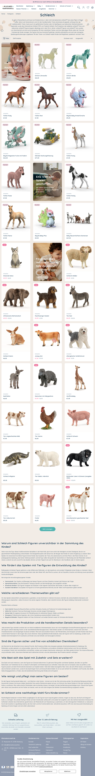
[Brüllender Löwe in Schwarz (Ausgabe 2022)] (79, 457)
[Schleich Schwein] (79, 417)
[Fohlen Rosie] (15, 177)
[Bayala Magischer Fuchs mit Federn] (15, 137)
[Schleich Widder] (79, 257)
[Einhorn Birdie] (79, 57)
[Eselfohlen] (15, 377)
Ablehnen (67, 771)
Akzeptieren (48, 771)
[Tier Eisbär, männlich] (47, 457)
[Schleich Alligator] (15, 457)
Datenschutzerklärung (46, 766)
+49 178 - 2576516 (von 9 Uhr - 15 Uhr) (13, 749)
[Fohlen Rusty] (79, 137)
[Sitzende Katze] (15, 257)
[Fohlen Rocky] (79, 177)
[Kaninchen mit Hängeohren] (47, 377)
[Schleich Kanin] (15, 337)
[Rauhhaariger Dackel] (47, 297)
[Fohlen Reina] (15, 217)
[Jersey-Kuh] (47, 337)
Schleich (37, 73)
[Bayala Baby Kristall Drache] (79, 97)
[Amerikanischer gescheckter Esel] (79, 499)
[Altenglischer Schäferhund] (79, 337)
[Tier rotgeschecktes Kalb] (15, 417)
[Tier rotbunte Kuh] (15, 499)
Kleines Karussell (11, 772)
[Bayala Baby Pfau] (47, 217)
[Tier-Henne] (47, 417)
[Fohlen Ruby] (15, 97)
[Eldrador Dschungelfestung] (47, 137)
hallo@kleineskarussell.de (12, 745)
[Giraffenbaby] (79, 377)
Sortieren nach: (68, 38)
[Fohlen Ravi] (47, 97)
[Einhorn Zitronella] (47, 57)
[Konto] (83, 7)
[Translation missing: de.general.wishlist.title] (88, 7)
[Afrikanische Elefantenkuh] (15, 297)
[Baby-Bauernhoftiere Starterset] (79, 217)
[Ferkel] (47, 499)
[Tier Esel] (79, 297)
